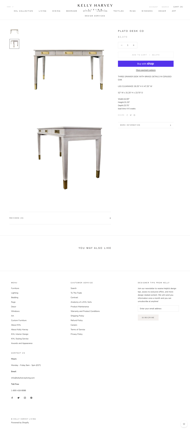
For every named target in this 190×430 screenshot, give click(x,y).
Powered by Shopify (20, 422)
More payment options (146, 70)
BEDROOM (71, 11)
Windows (147, 11)
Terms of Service (78, 329)
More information (130, 125)
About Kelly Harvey (19, 329)
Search (165, 7)
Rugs (133, 11)
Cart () (178, 7)
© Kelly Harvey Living (23, 419)
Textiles (118, 11)
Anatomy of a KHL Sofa (81, 302)
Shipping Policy (77, 315)
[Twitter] (131, 115)
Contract (74, 297)
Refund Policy (77, 320)
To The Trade (76, 293)
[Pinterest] (134, 115)
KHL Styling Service (19, 338)
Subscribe (148, 318)
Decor (162, 11)
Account (153, 7)
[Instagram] (25, 397)
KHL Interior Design (19, 334)
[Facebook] (127, 115)
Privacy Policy (76, 334)
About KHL (16, 325)
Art (174, 11)
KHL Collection (23, 11)
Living (42, 11)
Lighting (14, 293)
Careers (74, 325)
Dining (56, 11)
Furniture (15, 288)
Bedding (14, 297)
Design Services (95, 16)
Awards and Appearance (21, 343)
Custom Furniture (18, 320)
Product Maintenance (80, 306)
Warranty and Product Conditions (85, 311)
